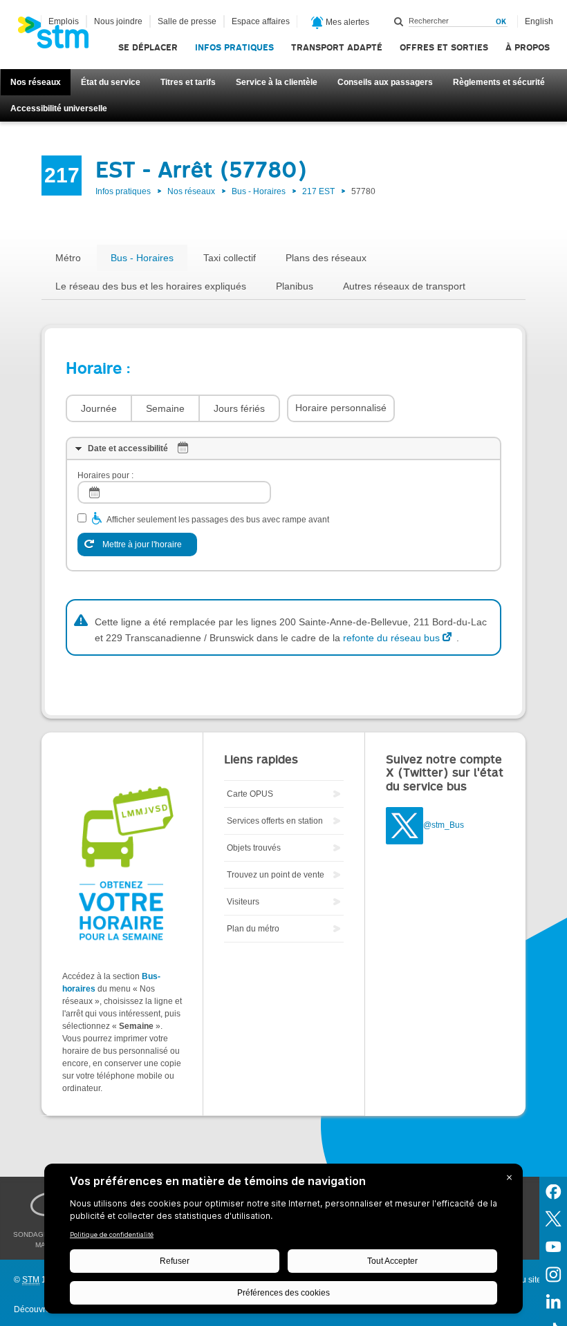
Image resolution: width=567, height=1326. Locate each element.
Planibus (294, 286)
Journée (99, 408)
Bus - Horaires (259, 191)
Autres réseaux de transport (404, 286)
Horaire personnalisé (341, 407)
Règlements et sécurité (499, 82)
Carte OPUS (250, 794)
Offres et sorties (444, 47)
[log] (174, 492)
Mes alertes (346, 22)
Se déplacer (148, 47)
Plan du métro (253, 929)
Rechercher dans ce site (399, 21)
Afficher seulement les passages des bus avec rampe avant (217, 519)
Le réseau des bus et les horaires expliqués (150, 286)
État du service (110, 82)
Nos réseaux (35, 82)
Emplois (63, 21)
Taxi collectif (229, 257)
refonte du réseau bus (391, 637)
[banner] (60, 36)
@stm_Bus (443, 825)
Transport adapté (336, 47)
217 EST (318, 191)
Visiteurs (243, 902)
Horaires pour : (105, 475)
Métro (68, 257)
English (539, 21)
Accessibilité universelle (58, 108)
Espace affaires (261, 21)
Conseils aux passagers (385, 82)
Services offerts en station (275, 821)
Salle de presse (187, 21)
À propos (527, 47)
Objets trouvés (254, 848)
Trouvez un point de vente (275, 875)
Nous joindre (118, 21)
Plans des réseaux (326, 257)
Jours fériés (239, 408)
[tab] (283, 448)
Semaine (165, 408)
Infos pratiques (234, 47)
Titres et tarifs (188, 82)
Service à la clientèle (276, 82)
